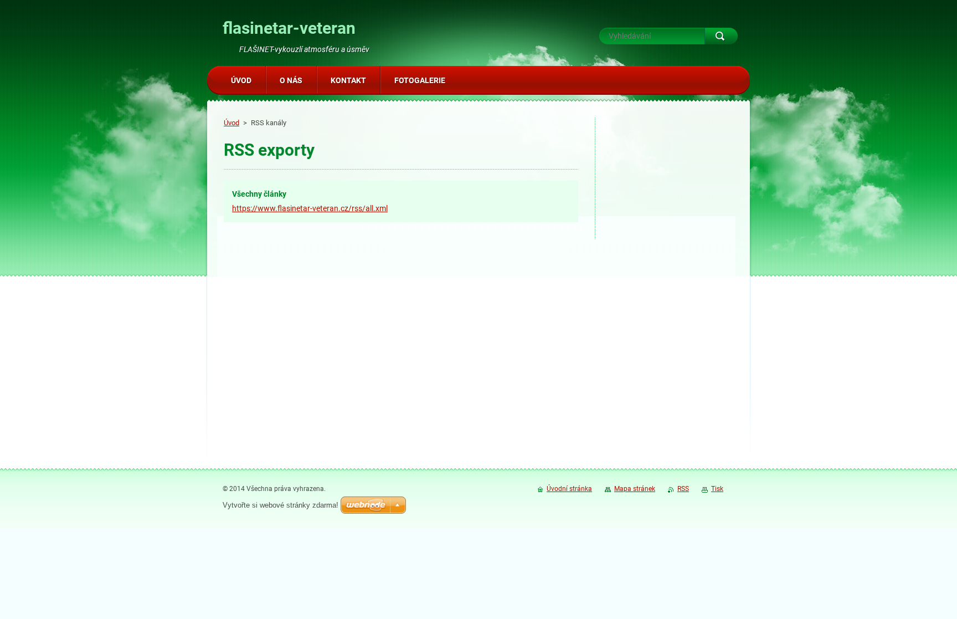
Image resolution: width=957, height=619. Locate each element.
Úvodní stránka (569, 489)
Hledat (721, 36)
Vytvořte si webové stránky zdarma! (280, 505)
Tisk (717, 489)
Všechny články (259, 194)
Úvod (231, 123)
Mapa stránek (634, 489)
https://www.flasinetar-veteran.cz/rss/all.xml (310, 208)
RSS (683, 489)
